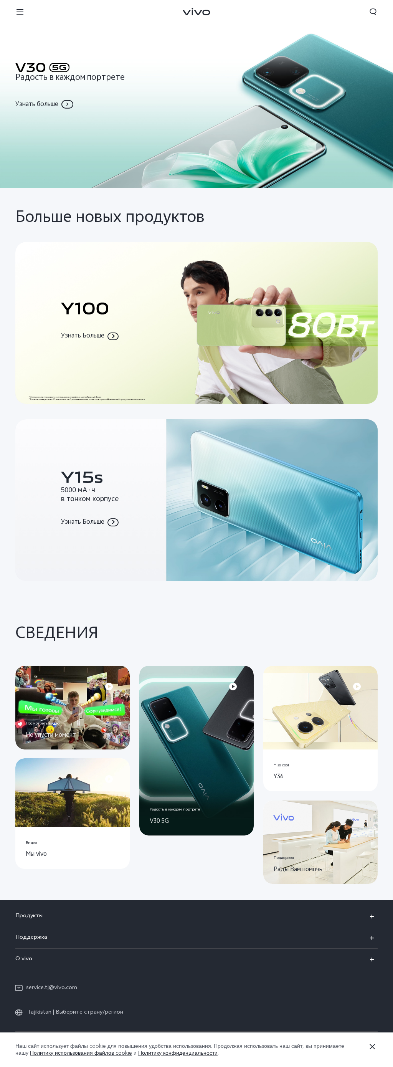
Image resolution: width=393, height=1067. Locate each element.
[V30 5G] (196, 94)
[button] (19, 11)
